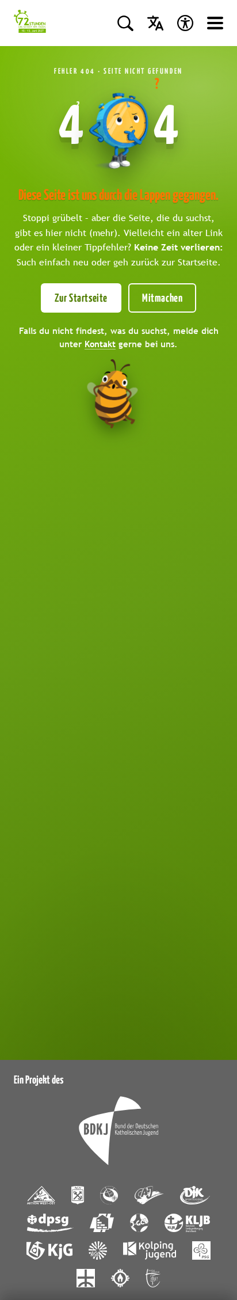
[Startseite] (30, 23)
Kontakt (100, 343)
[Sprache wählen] (155, 23)
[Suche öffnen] (125, 23)
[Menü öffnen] (215, 23)
